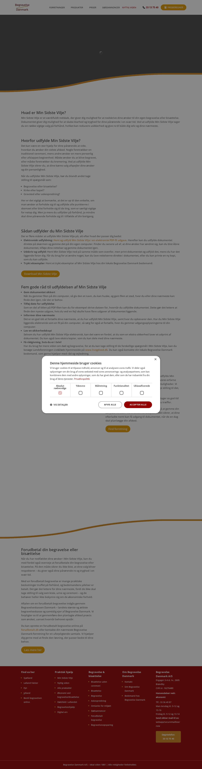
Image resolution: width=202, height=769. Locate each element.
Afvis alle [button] (110, 404)
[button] (59, 404)
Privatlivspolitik (82, 378)
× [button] (155, 359)
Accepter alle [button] (138, 404)
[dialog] (101, 384)
